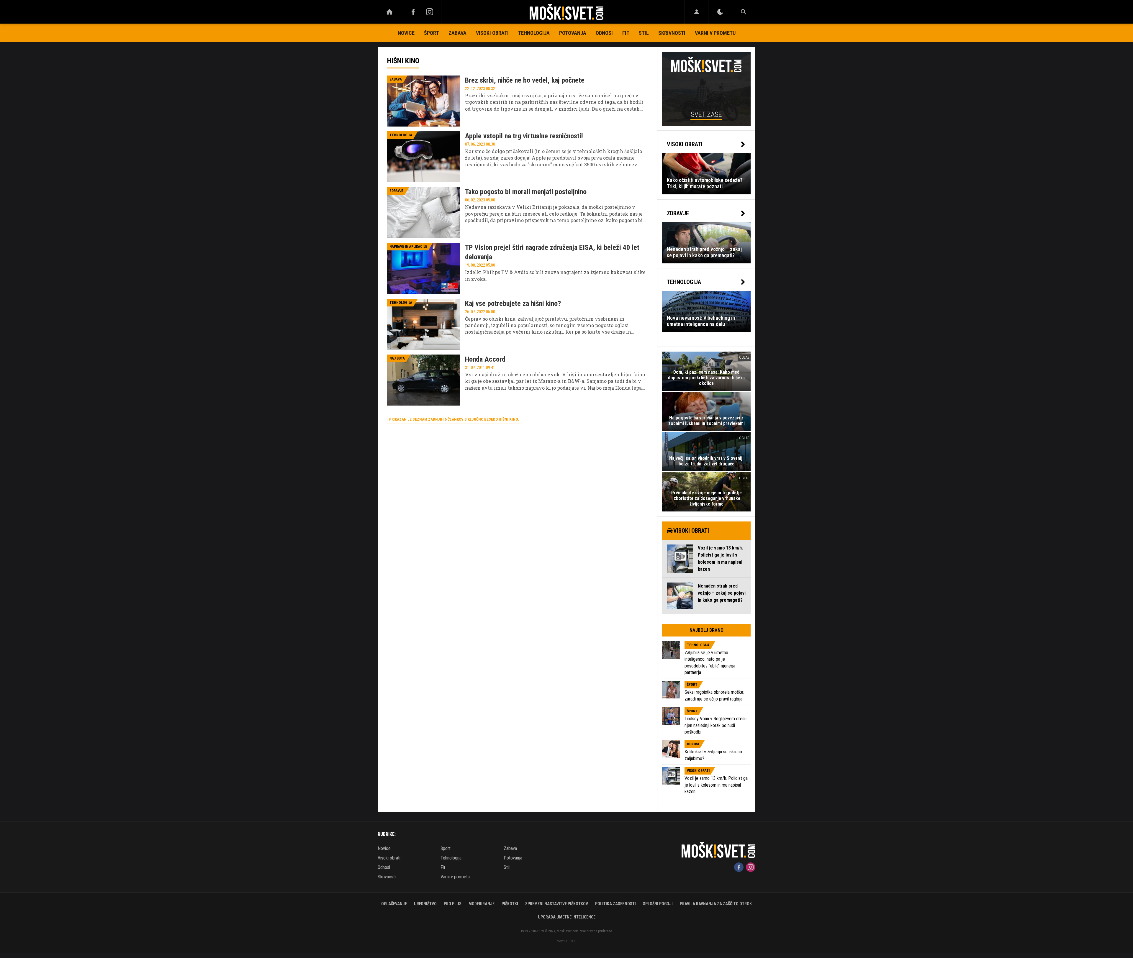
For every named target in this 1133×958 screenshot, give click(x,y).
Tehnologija (534, 33)
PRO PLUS (452, 903)
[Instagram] (429, 12)
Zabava (457, 33)
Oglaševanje (394, 903)
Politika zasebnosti (615, 903)
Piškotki (510, 903)
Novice (406, 33)
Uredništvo (425, 903)
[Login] (696, 12)
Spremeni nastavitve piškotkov (556, 903)
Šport (431, 33)
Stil (644, 33)
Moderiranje (482, 903)
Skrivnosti (671, 33)
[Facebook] (413, 12)
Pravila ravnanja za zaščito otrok (716, 903)
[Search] (743, 12)
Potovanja (572, 33)
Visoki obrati (492, 33)
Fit (625, 33)
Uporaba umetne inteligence (566, 917)
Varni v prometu (715, 33)
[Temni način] (720, 12)
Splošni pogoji (658, 903)
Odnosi (604, 33)
